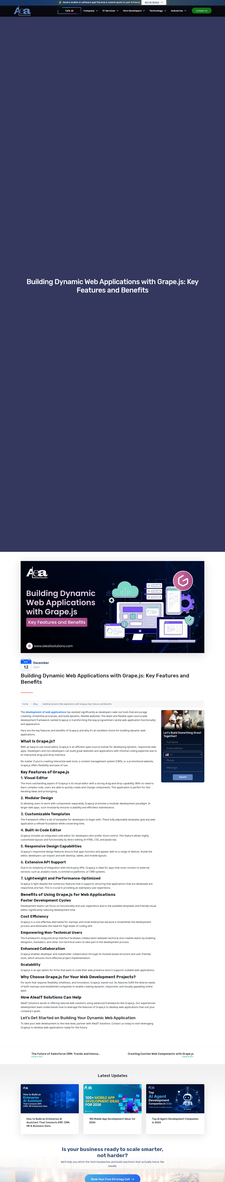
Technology (156, 10)
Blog (35, 704)
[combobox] (182, 754)
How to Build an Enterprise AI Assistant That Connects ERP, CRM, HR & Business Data (48, 1122)
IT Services (109, 10)
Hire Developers (132, 10)
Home (25, 704)
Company (89, 10)
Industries (177, 10)
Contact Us (201, 10)
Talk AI (69, 10)
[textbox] (182, 755)
